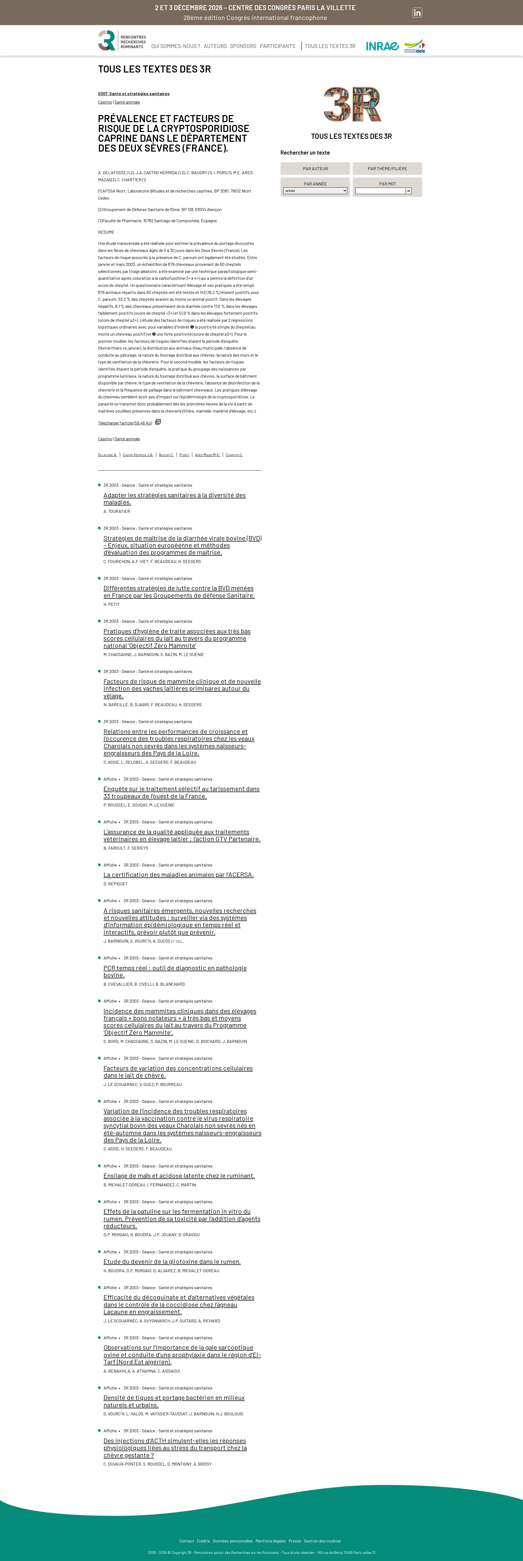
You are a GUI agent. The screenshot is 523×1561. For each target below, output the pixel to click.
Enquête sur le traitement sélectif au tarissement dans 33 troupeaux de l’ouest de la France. (182, 791)
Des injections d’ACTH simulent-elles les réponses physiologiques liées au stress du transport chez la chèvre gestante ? (175, 1447)
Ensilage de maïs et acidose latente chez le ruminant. (179, 1175)
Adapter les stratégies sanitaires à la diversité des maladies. (175, 498)
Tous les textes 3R (330, 46)
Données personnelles (233, 1540)
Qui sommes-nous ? (175, 46)
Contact (187, 1540)
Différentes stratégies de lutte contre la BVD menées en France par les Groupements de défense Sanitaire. (179, 591)
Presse (294, 1540)
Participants (277, 46)
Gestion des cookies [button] (322, 1540)
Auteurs (215, 46)
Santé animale (127, 101)
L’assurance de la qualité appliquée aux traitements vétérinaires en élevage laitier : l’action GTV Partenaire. (182, 835)
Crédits (203, 1540)
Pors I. (184, 454)
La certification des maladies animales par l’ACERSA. (179, 874)
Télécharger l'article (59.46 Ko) (125, 422)
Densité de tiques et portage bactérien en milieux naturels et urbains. (174, 1400)
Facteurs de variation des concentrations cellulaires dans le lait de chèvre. (178, 1071)
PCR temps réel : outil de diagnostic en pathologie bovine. (175, 971)
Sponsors (243, 46)
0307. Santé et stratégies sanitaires (134, 93)
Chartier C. (234, 454)
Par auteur (315, 168)
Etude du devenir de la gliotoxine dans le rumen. (172, 1261)
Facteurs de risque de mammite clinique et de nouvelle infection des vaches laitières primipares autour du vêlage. (182, 688)
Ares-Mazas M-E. (207, 454)
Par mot (387, 183)
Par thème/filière (387, 168)
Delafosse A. (107, 454)
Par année (315, 183)
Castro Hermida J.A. (138, 454)
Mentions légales (271, 1540)
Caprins (105, 101)
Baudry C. (166, 454)
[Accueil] (122, 41)
